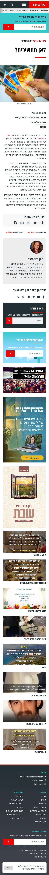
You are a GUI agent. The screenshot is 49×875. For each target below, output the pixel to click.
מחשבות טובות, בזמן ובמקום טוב (33, 583)
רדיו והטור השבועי (22, 10)
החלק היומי (44, 10)
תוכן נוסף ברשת (17, 818)
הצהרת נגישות (40, 822)
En (5, 4)
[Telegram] (33, 296)
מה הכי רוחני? (40, 752)
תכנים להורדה (40, 803)
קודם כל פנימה (40, 554)
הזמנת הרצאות (40, 807)
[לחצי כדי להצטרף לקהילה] (24, 429)
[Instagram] (28, 296)
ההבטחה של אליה (38, 695)
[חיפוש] (9, 320)
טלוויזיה (12, 10)
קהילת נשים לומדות (38, 811)
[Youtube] (38, 296)
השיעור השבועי (34, 10)
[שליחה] (8, 27)
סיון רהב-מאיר (39, 5)
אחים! (43, 667)
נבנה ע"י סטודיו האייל (37, 853)
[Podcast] (23, 296)
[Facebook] (43, 296)
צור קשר (42, 818)
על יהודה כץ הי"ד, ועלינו (36, 724)
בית (44, 40)
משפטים (43, 127)
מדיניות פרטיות (40, 857)
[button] (23, 4)
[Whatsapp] (18, 296)
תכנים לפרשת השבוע (15, 814)
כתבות (43, 796)
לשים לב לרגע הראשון (37, 611)
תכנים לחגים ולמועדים (14, 811)
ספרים (43, 800)
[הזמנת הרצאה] (24, 380)
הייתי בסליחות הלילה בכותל (35, 639)
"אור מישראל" (40, 814)
